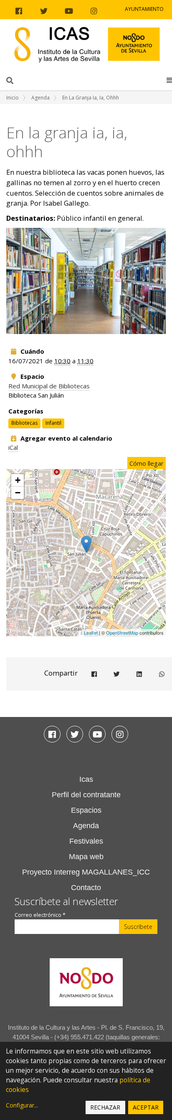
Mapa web (86, 856)
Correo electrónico (40, 915)
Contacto (86, 887)
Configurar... (22, 1105)
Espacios (86, 810)
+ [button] (17, 480)
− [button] (17, 492)
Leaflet (91, 632)
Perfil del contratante (86, 795)
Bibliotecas (24, 422)
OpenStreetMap (122, 632)
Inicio (12, 97)
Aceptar (146, 1107)
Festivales (86, 841)
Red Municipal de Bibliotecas (49, 386)
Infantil (53, 422)
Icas (86, 779)
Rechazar (105, 1107)
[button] (169, 79)
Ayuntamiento (144, 9)
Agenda (40, 97)
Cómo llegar (146, 463)
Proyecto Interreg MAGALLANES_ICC (86, 872)
